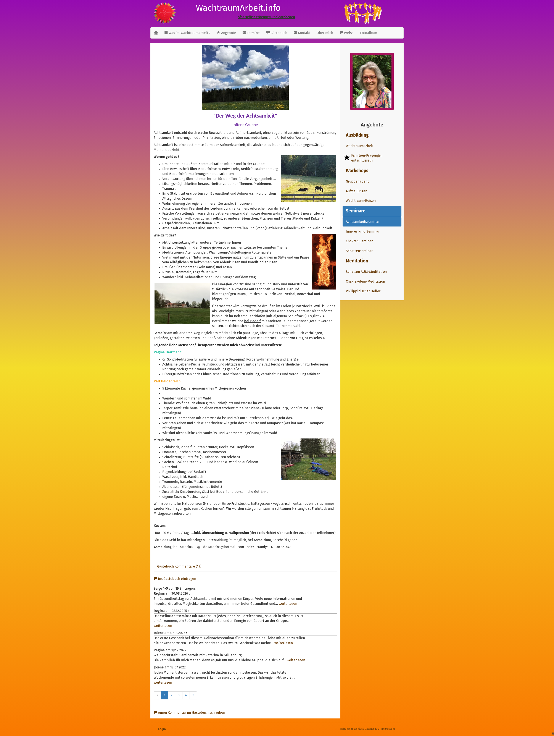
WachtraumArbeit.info (238, 8)
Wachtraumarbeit (360, 146)
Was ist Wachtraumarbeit (188, 33)
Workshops (357, 171)
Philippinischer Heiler (363, 291)
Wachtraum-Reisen (361, 200)
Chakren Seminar (359, 241)
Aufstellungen (356, 191)
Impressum (388, 729)
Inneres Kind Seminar (363, 231)
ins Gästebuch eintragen (176, 579)
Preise (348, 33)
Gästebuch (278, 33)
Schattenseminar (359, 251)
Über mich (325, 33)
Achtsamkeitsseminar (363, 221)
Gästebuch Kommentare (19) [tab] (179, 566)
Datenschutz (372, 729)
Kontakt (303, 33)
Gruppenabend (358, 181)
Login (162, 729)
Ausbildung (357, 135)
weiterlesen (288, 603)
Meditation (357, 261)
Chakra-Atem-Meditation (365, 281)
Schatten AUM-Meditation (366, 271)
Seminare (356, 211)
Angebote (228, 33)
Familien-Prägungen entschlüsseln (367, 158)
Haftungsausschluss (352, 729)
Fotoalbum (368, 33)
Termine (253, 33)
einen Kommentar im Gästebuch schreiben (191, 712)
